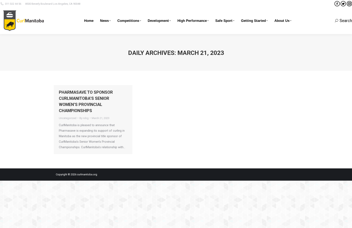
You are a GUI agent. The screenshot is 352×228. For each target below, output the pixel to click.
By (84, 118)
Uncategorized (67, 118)
